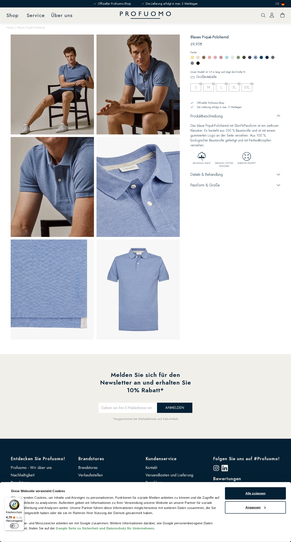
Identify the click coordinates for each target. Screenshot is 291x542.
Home (10, 27)
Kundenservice (161, 459)
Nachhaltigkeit (23, 475)
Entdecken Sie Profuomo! (38, 459)
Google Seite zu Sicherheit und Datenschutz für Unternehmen (105, 528)
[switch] (14, 525)
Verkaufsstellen (90, 475)
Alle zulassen (255, 493)
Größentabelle (206, 76)
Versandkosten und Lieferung (169, 475)
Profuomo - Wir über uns (31, 467)
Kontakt (151, 467)
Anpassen (253, 507)
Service (36, 15)
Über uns (62, 15)
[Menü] (21, 499)
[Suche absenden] (263, 15)
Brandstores (91, 459)
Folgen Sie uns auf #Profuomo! (246, 459)
